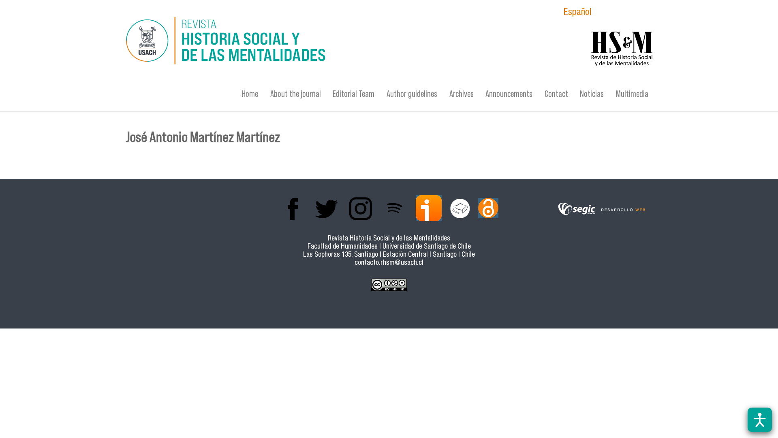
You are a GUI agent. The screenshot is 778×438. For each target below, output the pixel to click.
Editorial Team (353, 94)
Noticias (592, 94)
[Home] (310, 41)
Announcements (508, 94)
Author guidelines (412, 94)
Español (577, 13)
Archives (461, 94)
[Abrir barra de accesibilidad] (760, 420)
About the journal (295, 94)
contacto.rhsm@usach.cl (389, 263)
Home (250, 94)
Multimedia (632, 94)
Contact (556, 94)
